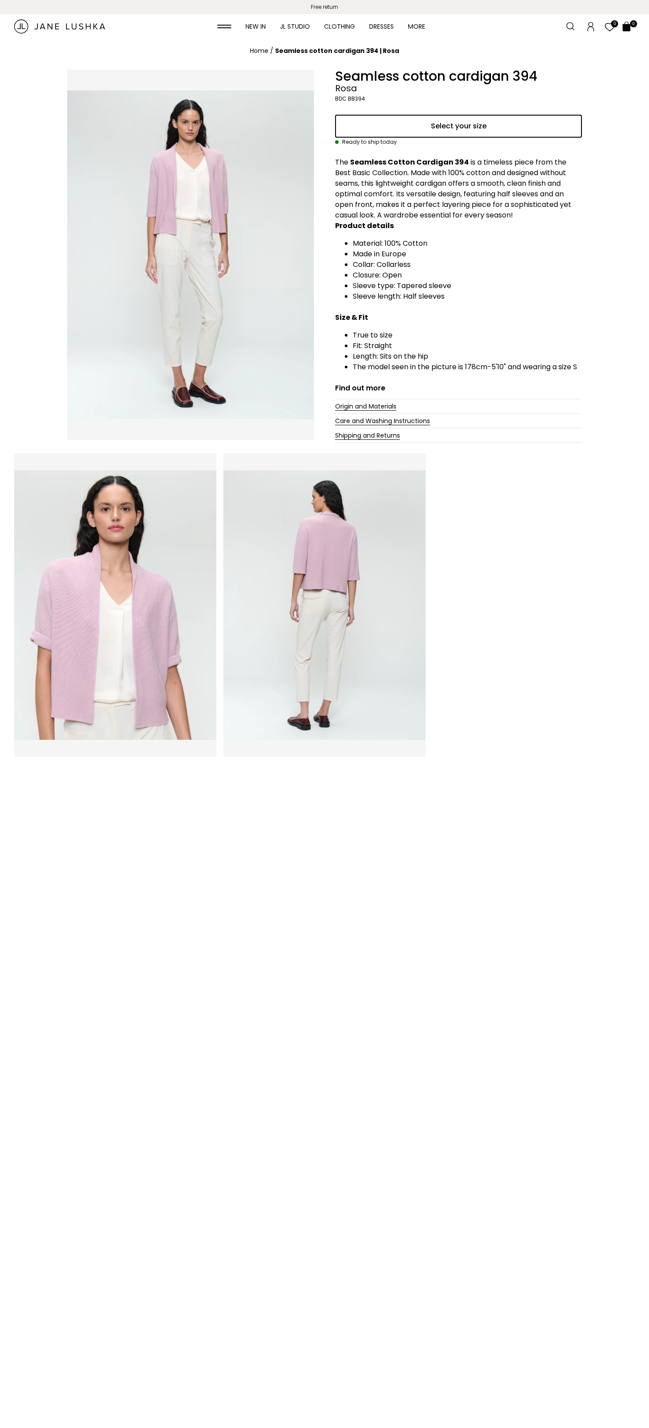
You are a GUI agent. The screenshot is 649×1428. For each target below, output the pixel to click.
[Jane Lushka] (59, 26)
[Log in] (590, 26)
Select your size (459, 126)
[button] (224, 26)
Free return (324, 7)
